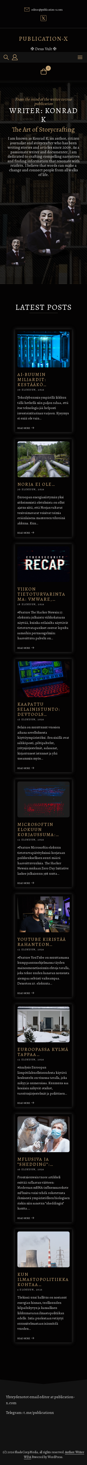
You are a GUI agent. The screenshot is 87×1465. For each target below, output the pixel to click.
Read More (23, 428)
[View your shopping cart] (43, 71)
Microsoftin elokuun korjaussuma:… (38, 829)
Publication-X (43, 39)
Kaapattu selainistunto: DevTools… (38, 709)
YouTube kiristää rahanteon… (41, 942)
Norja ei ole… (36, 484)
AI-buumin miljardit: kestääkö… (32, 379)
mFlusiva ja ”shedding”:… (35, 1161)
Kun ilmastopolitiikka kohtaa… (43, 1279)
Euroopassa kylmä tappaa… (42, 1052)
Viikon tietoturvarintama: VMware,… (41, 594)
